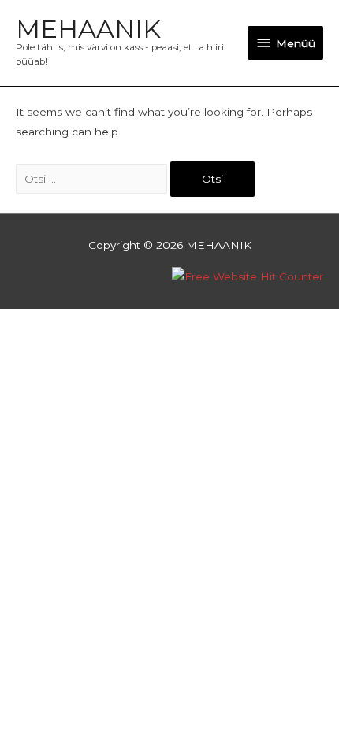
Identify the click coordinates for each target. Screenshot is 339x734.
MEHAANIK (88, 29)
